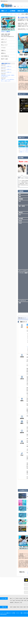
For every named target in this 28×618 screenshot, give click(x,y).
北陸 (25, 607)
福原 (14, 600)
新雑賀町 (11, 602)
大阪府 (2, 34)
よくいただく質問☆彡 (6, 66)
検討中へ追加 (4, 59)
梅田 (9, 34)
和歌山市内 (17, 602)
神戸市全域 (18, 600)
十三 (14, 598)
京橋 (24, 598)
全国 (11, 607)
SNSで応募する (5, 56)
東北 (18, 607)
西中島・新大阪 (19, 598)
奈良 (21, 602)
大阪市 (6, 34)
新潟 (21, 607)
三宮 (11, 600)
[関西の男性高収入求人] (6, 7)
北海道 (14, 607)
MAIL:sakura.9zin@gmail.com (7, 36)
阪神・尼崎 (24, 600)
